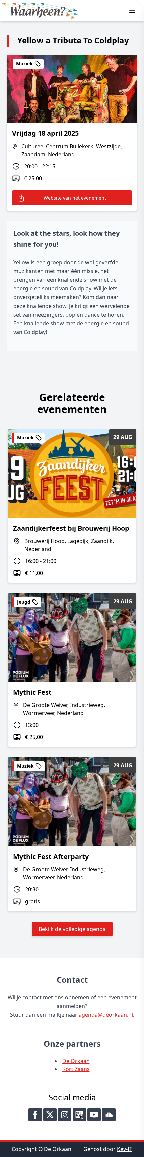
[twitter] (50, 1114)
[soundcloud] (109, 1114)
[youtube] (94, 1114)
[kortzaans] (79, 1114)
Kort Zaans (76, 1069)
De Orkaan (76, 1061)
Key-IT (124, 1149)
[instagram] (64, 1114)
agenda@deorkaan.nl (106, 1014)
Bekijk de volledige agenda (72, 929)
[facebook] (35, 1114)
